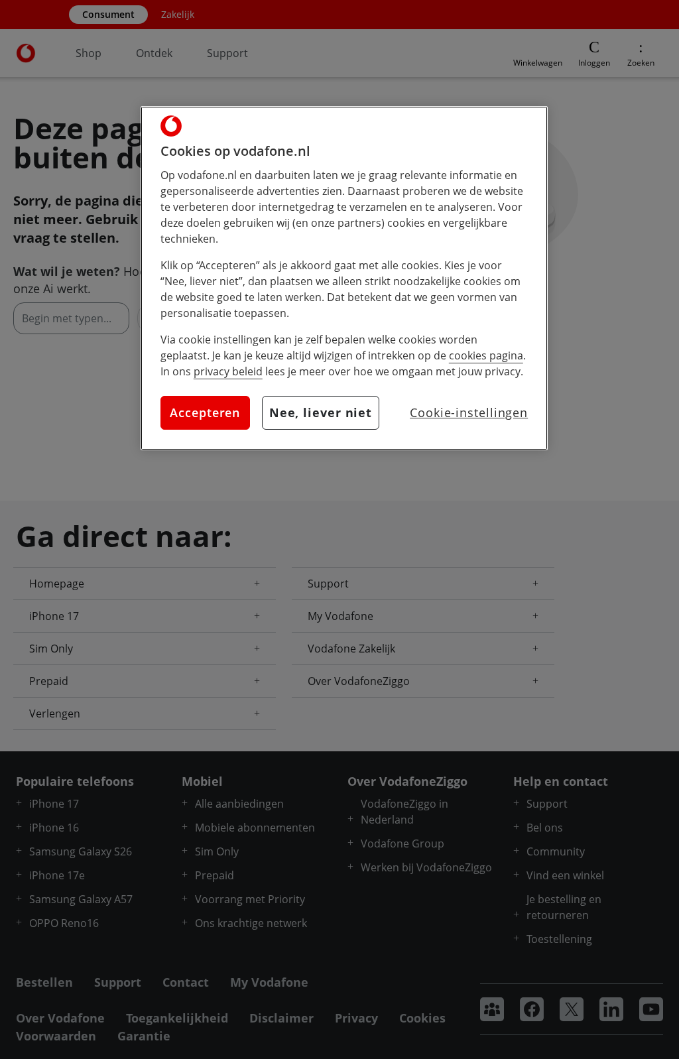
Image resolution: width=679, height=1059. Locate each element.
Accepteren (205, 412)
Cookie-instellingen (469, 412)
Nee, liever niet (320, 412)
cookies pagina (486, 355)
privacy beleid (228, 371)
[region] (344, 278)
